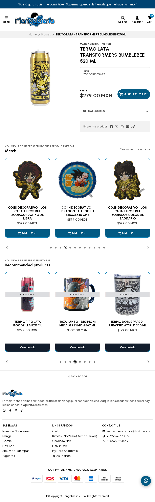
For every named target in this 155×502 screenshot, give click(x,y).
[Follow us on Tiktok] (22, 410)
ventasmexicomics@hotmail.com (130, 431)
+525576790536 (118, 436)
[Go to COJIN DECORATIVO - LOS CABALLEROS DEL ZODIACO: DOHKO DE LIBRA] (27, 180)
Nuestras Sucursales (16, 431)
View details (27, 347)
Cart (55, 431)
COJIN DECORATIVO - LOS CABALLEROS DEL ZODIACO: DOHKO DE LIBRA (27, 213)
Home (33, 34)
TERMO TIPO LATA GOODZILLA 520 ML (27, 323)
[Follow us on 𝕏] (16, 410)
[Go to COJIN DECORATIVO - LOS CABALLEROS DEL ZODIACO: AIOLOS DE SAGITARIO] (127, 180)
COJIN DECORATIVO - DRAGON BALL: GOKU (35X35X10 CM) (77, 211)
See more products (133, 149)
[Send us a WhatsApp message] (146, 481)
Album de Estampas (15, 450)
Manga (7, 436)
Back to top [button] (79, 376)
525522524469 (117, 440)
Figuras (46, 34)
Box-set (8, 445)
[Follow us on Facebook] (10, 410)
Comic (7, 440)
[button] (133, 126)
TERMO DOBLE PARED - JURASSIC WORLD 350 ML (128, 323)
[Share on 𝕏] (117, 126)
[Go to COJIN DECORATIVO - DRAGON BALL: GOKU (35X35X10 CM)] (77, 180)
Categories (96, 111)
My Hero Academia (65, 450)
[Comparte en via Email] (128, 126)
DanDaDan (59, 445)
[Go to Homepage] (35, 20)
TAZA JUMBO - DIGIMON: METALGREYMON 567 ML (77, 323)
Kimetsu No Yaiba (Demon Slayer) (74, 436)
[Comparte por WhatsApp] (122, 126)
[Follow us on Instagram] (4, 410)
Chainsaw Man (61, 440)
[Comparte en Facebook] (111, 126)
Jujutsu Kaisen (61, 455)
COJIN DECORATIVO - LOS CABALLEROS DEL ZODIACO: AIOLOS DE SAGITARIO (127, 213)
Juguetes (8, 455)
